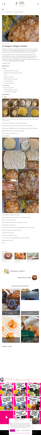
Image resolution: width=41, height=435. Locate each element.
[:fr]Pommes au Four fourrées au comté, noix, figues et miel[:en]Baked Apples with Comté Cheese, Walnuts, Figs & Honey (30, 339)
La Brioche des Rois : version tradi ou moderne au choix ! (20, 260)
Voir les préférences (26, 430)
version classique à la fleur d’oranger (17, 50)
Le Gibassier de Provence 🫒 (31, 259)
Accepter (12, 430)
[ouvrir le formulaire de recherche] (38, 4)
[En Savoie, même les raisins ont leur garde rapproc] (34, 389)
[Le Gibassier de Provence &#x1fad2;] (33, 256)
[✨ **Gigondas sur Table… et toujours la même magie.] (34, 403)
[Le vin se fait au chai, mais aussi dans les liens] (34, 417)
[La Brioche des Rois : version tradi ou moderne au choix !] (20, 256)
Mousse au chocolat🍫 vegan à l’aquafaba (11, 313)
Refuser (18, 430)
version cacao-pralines (32, 50)
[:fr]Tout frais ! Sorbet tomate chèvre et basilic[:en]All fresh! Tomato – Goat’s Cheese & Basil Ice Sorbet (11, 340)
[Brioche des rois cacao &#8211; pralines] (8, 256)
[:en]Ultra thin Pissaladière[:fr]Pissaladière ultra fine (30, 313)
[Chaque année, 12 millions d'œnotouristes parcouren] (6, 417)
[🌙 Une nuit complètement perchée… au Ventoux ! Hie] (20, 389)
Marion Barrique (22, 2)
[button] (30, 420)
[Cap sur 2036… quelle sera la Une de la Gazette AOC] (20, 417)
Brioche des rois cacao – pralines (7, 259)
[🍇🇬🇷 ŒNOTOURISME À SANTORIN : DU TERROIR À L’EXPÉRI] (6, 389)
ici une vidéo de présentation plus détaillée (15, 60)
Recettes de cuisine (5, 43)
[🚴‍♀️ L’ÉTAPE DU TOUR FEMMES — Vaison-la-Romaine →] (6, 403)
